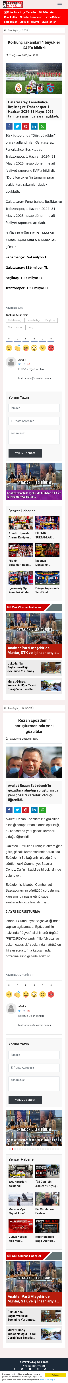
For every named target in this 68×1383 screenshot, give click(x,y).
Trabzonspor (15, 327)
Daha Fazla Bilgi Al (47, 1379)
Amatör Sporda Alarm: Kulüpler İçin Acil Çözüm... (20, 537)
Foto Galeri (14, 12)
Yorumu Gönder (25, 453)
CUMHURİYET (24, 974)
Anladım (55, 1375)
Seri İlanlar (10, 21)
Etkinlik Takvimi (29, 21)
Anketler (12, 17)
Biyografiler (49, 21)
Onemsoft (39, 1366)
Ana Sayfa (12, 30)
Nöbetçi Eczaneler (31, 17)
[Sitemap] (53, 1369)
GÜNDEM (27, 708)
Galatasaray (15, 320)
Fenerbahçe (33, 320)
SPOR (25, 30)
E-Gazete (47, 12)
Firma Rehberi (53, 17)
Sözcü (19, 307)
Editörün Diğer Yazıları (31, 369)
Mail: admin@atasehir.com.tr (34, 378)
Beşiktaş (50, 320)
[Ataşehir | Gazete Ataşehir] (13, 4)
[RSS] (45, 1369)
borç (30, 327)
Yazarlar (31, 12)
